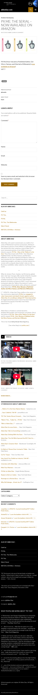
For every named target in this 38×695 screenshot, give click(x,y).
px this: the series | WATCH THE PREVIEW (13, 361)
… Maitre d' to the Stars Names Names (13, 409)
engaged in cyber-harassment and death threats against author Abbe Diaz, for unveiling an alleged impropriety (18, 296)
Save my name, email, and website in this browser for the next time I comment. (18, 177)
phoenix (6, 91)
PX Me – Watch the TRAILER (9, 388)
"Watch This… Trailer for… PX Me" (11, 420)
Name (3, 147)
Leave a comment (17, 32)
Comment (5, 120)
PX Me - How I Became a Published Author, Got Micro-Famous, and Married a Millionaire (18, 317)
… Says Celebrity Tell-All (8, 412)
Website (4, 165)
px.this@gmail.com (11, 596)
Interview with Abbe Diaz (9, 464)
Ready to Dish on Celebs (9, 475)
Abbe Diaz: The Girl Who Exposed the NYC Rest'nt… (17, 438)
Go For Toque (5, 455)
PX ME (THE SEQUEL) (7, 18)
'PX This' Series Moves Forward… (11, 416)
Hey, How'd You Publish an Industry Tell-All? (15, 458)
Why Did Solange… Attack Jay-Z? (11, 482)
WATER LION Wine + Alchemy (10, 230)
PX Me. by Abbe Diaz (7, 471)
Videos (8, 337)
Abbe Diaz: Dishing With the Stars (11, 434)
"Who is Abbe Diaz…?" (8, 423)
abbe (9, 32)
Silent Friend (5, 226)
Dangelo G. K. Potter (7, 527)
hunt (4, 98)
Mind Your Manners (7, 467)
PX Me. (3, 219)
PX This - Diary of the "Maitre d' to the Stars (22, 314)
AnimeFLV (4, 514)
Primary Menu (35, 9)
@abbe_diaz (11, 604)
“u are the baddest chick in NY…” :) (20, 514)
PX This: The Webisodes (9, 222)
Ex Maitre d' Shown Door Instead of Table (14, 449)
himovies (4, 522)
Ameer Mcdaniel (6, 518)
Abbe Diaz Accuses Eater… (9, 427)
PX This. (3, 215)
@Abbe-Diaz (9, 600)
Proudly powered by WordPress (9, 692)
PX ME (4, 81)
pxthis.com (25, 325)
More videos (6, 396)
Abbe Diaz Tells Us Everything (10, 431)
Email (3, 156)
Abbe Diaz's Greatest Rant (9, 444)
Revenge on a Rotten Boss (9, 478)
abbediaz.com (6, 10)
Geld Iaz (3, 211)
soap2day (4, 509)
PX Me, (21, 294)
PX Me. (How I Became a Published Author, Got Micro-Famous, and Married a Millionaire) (17, 288)
